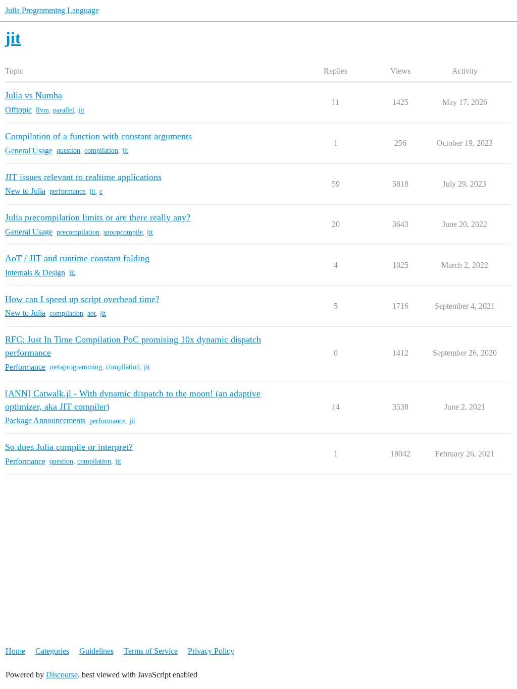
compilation (101, 150)
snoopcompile (123, 232)
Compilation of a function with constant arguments (98, 136)
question (68, 150)
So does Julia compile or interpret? (69, 447)
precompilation (78, 232)
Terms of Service (151, 651)
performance (67, 191)
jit (81, 110)
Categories (52, 651)
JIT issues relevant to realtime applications (83, 177)
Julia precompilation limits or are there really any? (97, 217)
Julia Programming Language (52, 10)
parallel (63, 110)
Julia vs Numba (33, 95)
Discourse (62, 674)
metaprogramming (75, 367)
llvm (42, 110)
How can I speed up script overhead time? (82, 299)
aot (91, 313)
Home (15, 651)
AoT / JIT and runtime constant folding (77, 258)
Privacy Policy (211, 651)
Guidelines (96, 651)
